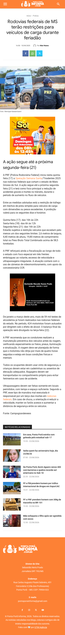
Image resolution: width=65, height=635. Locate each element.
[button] (58, 4)
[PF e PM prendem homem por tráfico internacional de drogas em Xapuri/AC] (12, 488)
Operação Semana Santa (28, 178)
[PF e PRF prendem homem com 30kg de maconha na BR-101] (12, 504)
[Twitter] (39, 53)
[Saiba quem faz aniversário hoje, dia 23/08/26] (12, 455)
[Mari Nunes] (35, 45)
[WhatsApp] (32, 53)
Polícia (36, 16)
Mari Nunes (44, 46)
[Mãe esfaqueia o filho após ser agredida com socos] (12, 521)
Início (29, 16)
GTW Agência (40, 627)
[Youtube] (42, 610)
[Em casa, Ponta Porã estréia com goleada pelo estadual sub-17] (12, 439)
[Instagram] (29, 610)
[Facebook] (26, 53)
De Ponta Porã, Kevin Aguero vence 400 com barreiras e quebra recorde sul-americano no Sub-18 (42, 470)
